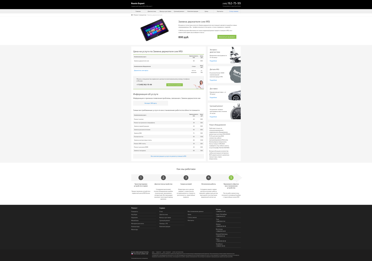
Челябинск (219, 244)
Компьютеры (135, 226)
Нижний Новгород (221, 234)
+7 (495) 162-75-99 (144, 84)
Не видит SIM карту (151, 103)
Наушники (134, 217)
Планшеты (134, 211)
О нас (161, 211)
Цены (206, 11)
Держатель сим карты (141, 70)
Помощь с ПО (163, 223)
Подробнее (213, 61)
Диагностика (152, 11)
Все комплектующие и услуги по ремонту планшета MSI (168, 156)
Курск (218, 239)
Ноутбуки (134, 214)
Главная (138, 11)
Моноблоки (135, 220)
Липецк (218, 224)
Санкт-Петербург (221, 214)
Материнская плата (137, 223)
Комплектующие (192, 11)
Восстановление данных (195, 211)
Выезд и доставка (165, 11)
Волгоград (219, 229)
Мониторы (134, 229)
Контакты (220, 11)
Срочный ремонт (179, 11)
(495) (232, 3)
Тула (217, 219)
